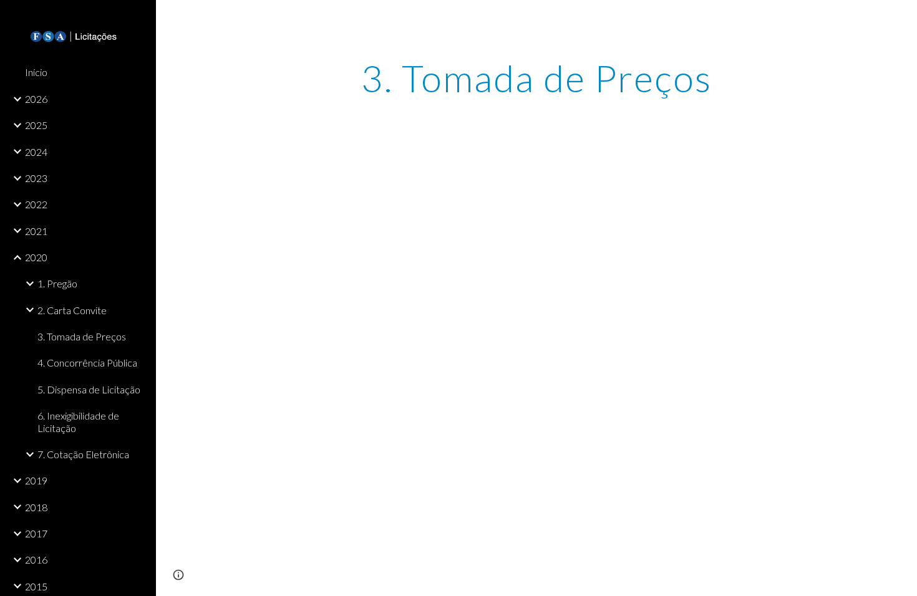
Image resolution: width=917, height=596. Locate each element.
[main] (536, 77)
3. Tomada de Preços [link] (81, 336)
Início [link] (36, 72)
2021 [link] (36, 231)
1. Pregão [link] (57, 283)
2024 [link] (36, 152)
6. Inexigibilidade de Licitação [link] (78, 421)
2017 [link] (36, 533)
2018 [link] (36, 507)
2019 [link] (36, 480)
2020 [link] (36, 257)
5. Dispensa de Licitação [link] (88, 389)
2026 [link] (36, 99)
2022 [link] (36, 204)
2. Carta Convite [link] (72, 310)
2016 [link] (36, 559)
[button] (902, 17)
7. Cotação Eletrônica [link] (83, 454)
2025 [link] (36, 125)
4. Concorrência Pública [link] (87, 362)
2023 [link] (36, 178)
